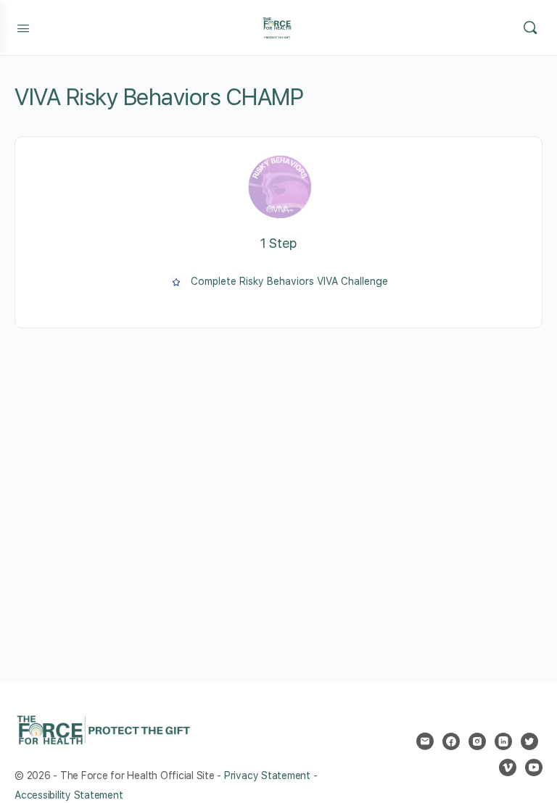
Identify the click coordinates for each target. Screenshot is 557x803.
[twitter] (529, 741)
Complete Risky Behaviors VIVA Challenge (289, 281)
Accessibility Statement (69, 795)
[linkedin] (503, 741)
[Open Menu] (23, 26)
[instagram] (477, 741)
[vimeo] (507, 767)
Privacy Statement (267, 775)
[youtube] (533, 767)
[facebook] (451, 741)
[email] (425, 741)
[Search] (530, 27)
